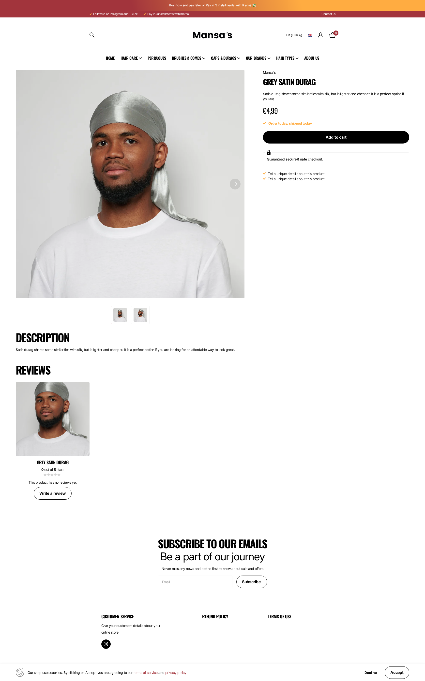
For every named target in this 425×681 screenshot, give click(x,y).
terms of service (146, 672)
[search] (92, 35)
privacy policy (175, 672)
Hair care (129, 58)
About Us (311, 58)
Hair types (285, 58)
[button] (235, 184)
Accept (397, 672)
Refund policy (215, 616)
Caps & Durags (223, 58)
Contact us (328, 14)
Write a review (52, 493)
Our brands (256, 58)
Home (110, 58)
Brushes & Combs (186, 58)
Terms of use (279, 616)
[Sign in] (320, 35)
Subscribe (251, 581)
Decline (370, 673)
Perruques (157, 58)
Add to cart (336, 137)
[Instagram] (106, 644)
